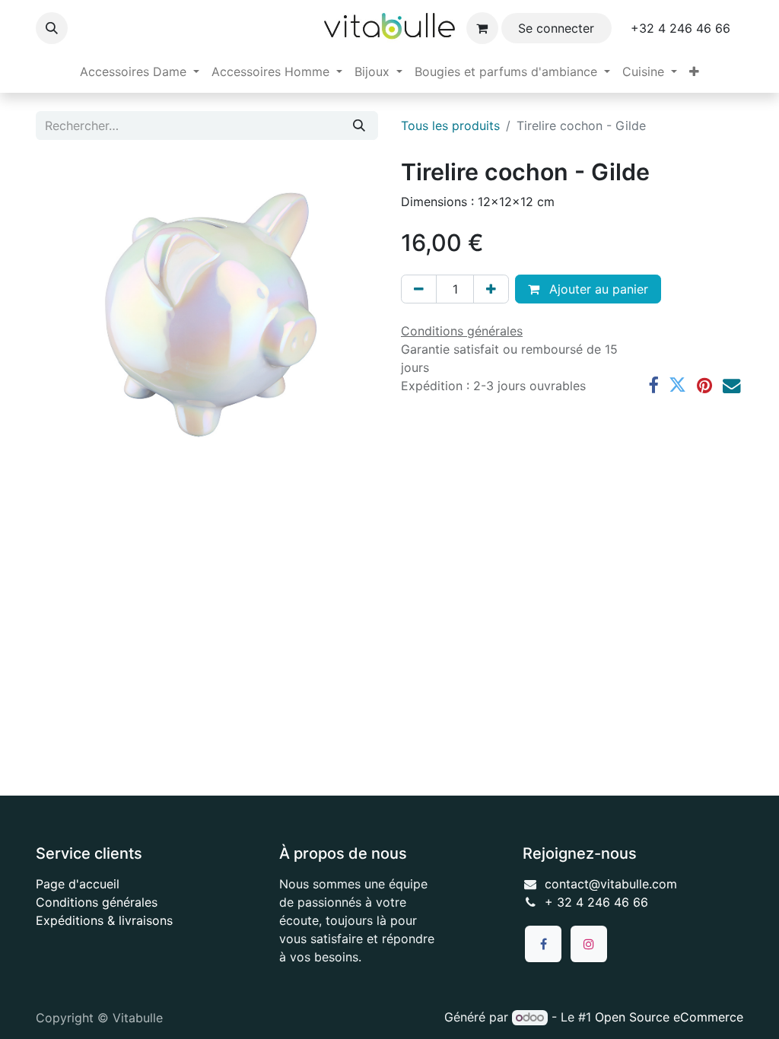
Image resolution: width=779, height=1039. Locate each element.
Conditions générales (96, 902)
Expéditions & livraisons (104, 920)
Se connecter (556, 28)
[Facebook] (653, 385)
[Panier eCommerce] (482, 28)
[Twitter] (677, 385)
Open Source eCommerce (669, 1017)
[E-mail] (731, 385)
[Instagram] (589, 944)
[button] (52, 28)
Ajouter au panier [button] (596, 289)
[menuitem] (139, 71)
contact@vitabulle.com (611, 883)
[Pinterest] (704, 385)
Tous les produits (450, 125)
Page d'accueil (77, 883)
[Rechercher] (359, 125)
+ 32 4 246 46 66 (596, 902)
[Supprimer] (419, 289)
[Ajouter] (491, 289)
